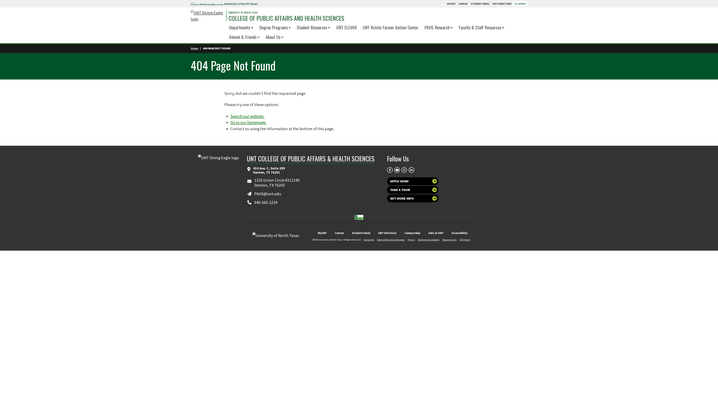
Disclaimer (369, 239)
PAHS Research (437, 27)
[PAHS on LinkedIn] (411, 170)
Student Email (361, 233)
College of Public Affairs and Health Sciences (286, 18)
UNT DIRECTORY (502, 3)
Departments (239, 27)
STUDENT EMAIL (480, 3)
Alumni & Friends (243, 36)
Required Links (450, 239)
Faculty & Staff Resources (480, 27)
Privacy (411, 239)
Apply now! (399, 181)
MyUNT (322, 233)
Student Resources (312, 27)
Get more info (402, 198)
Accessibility (460, 233)
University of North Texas (240, 4)
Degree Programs (273, 27)
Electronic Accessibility (429, 239)
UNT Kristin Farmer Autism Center (390, 27)
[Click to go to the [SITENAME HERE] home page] (207, 16)
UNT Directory (387, 233)
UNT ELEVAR (346, 27)
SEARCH (521, 3)
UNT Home (465, 239)
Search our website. (247, 116)
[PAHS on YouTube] (397, 170)
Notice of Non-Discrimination (391, 239)
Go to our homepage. (248, 122)
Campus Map (412, 233)
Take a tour (400, 190)
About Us (273, 36)
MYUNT (451, 3)
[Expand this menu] (252, 28)
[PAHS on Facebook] (390, 170)
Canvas (339, 233)
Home (194, 48)
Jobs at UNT (436, 233)
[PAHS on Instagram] (404, 170)
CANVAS (463, 3)
